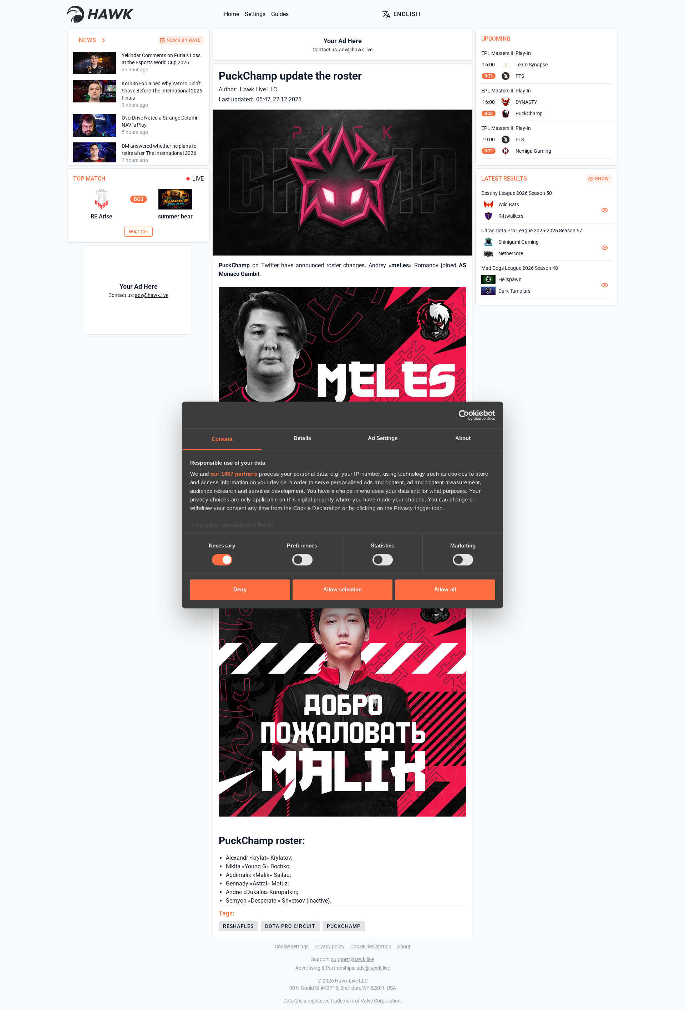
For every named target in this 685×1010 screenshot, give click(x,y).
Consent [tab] (222, 439)
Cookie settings (292, 946)
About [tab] (463, 438)
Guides (280, 14)
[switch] (302, 560)
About (404, 946)
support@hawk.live (352, 959)
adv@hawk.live (373, 968)
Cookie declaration (370, 946)
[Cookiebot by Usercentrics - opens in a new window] (464, 415)
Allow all (445, 589)
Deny (239, 589)
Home (231, 14)
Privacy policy (329, 946)
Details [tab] (302, 438)
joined (448, 265)
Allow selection (342, 589)
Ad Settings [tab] (382, 438)
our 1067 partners (234, 474)
